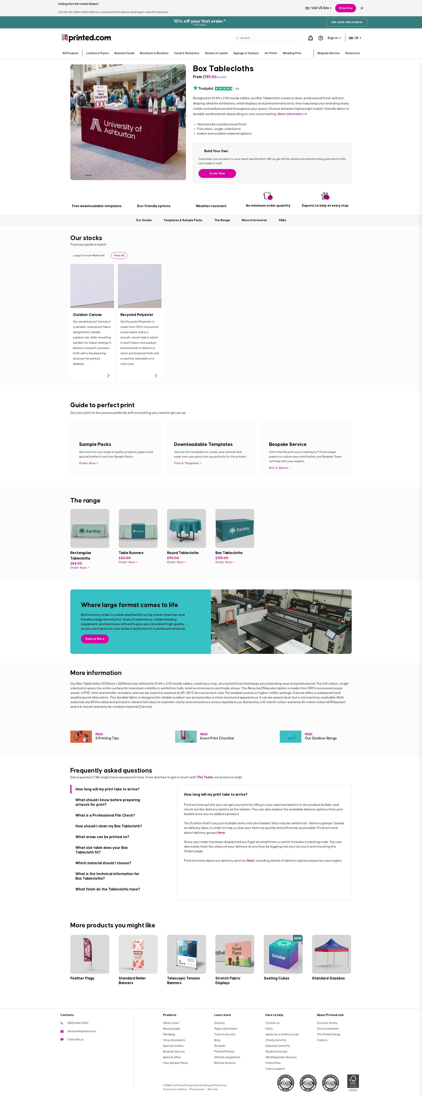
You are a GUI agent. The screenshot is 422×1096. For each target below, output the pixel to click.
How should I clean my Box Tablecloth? (108, 826)
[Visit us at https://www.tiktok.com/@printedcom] (106, 1047)
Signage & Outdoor (246, 53)
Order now (78, 567)
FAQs (269, 1028)
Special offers (172, 1057)
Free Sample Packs (175, 1063)
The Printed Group (328, 1034)
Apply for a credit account (282, 1034)
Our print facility (327, 1023)
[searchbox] (268, 38)
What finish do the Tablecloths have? (107, 889)
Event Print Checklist (217, 738)
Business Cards (124, 53)
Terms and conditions (175, 1089)
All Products (70, 53)
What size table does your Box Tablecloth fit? (101, 849)
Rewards (219, 1045)
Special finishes (173, 1045)
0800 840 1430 (77, 1023)
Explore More (94, 638)
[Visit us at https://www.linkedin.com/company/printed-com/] (85, 1047)
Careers (322, 1040)
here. (222, 832)
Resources (353, 53)
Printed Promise (224, 1051)
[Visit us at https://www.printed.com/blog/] (63, 1047)
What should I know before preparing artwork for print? (107, 802)
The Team (205, 777)
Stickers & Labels (216, 53)
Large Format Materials (89, 255)
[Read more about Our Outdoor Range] (290, 737)
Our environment (327, 1028)
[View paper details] (108, 375)
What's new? (171, 1023)
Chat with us (75, 1039)
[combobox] (319, 8)
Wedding (169, 1034)
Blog (217, 1040)
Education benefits (278, 1045)
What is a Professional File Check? (105, 815)
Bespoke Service (329, 53)
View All (119, 255)
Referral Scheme (225, 1063)
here (250, 860)
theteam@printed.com (81, 1031)
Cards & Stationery (186, 53)
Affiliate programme (227, 1057)
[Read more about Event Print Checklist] (186, 737)
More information (291, 114)
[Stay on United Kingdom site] (362, 8)
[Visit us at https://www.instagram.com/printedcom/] (99, 1047)
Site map (212, 1089)
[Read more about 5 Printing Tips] (81, 737)
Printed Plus (273, 1063)
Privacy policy (197, 1089)
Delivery (219, 1023)
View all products (174, 1040)
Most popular (171, 1028)
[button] (78, 175)
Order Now (217, 173)
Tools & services (224, 1034)
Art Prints (271, 53)
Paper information (225, 1028)
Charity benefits (276, 1040)
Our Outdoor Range (321, 738)
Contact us (273, 1023)
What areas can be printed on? (102, 837)
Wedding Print (292, 53)
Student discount (276, 1051)
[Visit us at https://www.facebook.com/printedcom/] (71, 1047)
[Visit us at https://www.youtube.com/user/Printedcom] (78, 1047)
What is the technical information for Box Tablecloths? (107, 876)
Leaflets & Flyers (97, 53)
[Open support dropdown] (320, 38)
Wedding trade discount (281, 1057)
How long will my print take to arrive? (107, 789)
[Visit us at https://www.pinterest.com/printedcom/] (92, 1047)
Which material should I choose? (103, 863)
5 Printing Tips (107, 738)
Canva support (275, 1068)
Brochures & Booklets (154, 53)
